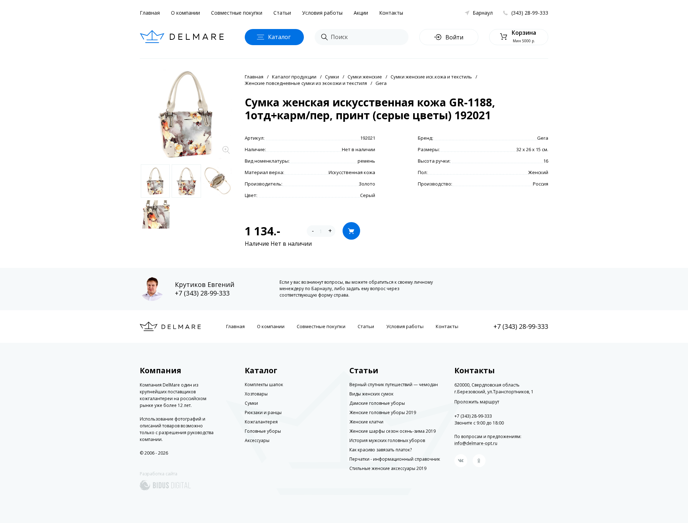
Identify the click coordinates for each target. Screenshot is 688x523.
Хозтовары (256, 394)
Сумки (332, 76)
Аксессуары (257, 440)
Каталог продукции (294, 76)
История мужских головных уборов (387, 440)
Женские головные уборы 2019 (382, 412)
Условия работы (322, 12)
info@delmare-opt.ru (475, 443)
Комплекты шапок (264, 385)
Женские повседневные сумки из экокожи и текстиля (306, 83)
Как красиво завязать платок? (380, 450)
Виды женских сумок (371, 394)
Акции (361, 12)
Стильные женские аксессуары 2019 (387, 468)
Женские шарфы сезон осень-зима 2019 (392, 431)
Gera (381, 83)
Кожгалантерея (261, 422)
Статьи (282, 12)
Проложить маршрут (476, 402)
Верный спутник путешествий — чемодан (393, 385)
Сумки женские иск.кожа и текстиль (431, 76)
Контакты (391, 12)
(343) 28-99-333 (529, 12)
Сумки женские (365, 76)
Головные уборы (263, 431)
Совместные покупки (236, 12)
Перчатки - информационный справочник (394, 459)
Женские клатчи (366, 422)
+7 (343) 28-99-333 (202, 293)
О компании (185, 12)
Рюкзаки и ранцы (263, 412)
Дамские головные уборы (377, 403)
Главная (150, 12)
